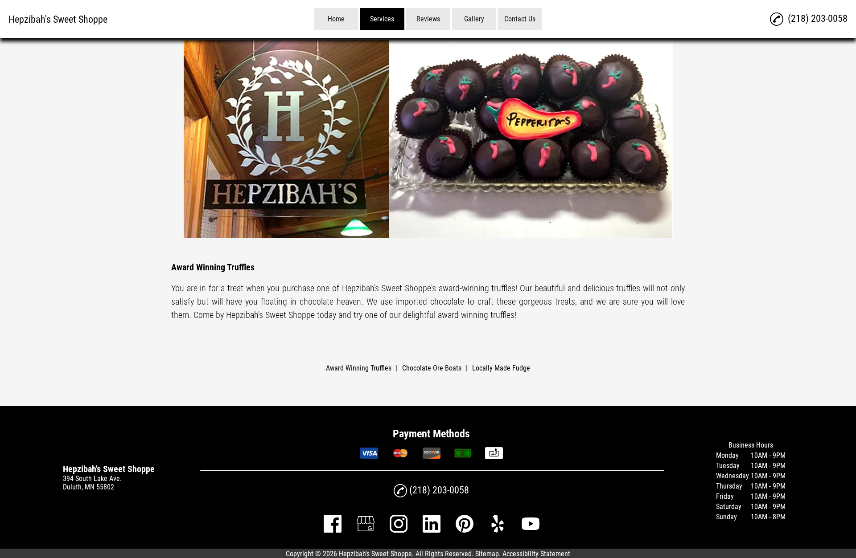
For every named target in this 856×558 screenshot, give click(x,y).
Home (336, 19)
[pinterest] (464, 530)
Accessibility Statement (536, 554)
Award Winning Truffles (358, 368)
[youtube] (530, 530)
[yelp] (497, 530)
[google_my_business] (365, 530)
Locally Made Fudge (501, 368)
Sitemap (487, 554)
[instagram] (398, 530)
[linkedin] (431, 530)
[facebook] (332, 530)
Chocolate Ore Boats (431, 368)
